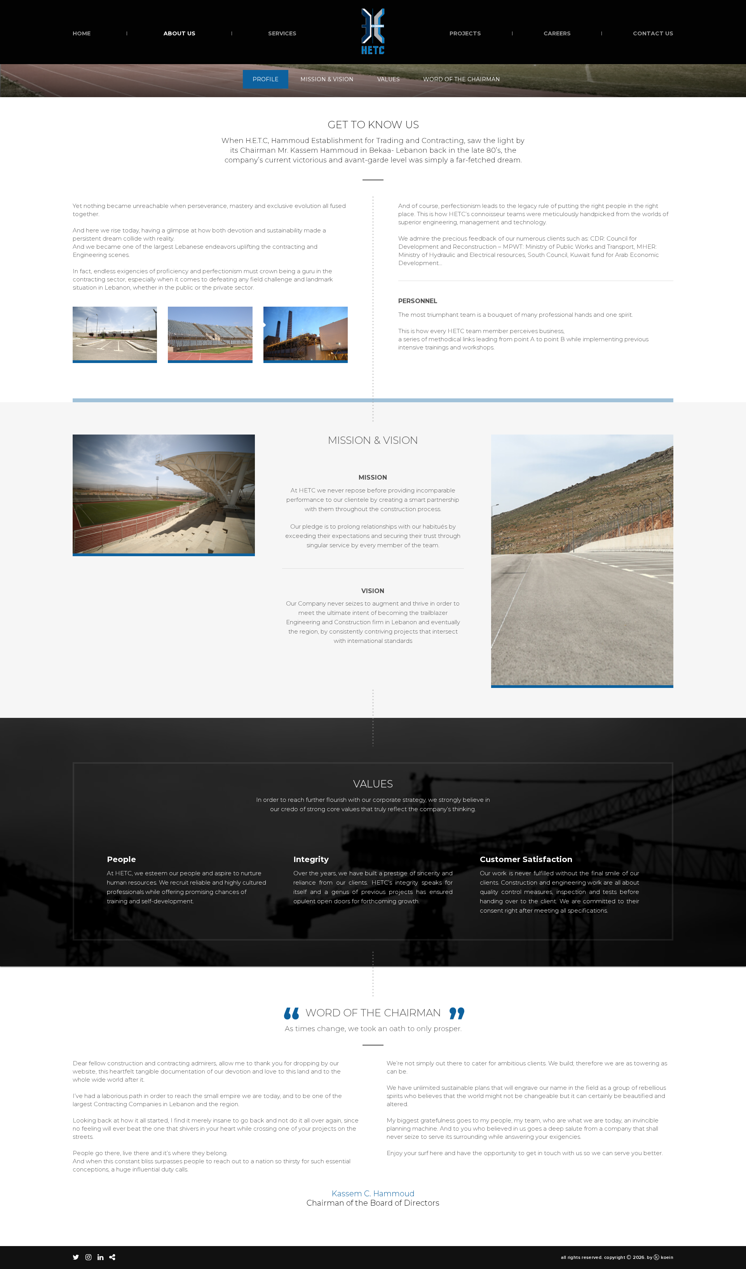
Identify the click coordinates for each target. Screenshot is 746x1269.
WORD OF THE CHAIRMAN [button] (461, 79)
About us (179, 33)
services (282, 33)
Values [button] (388, 79)
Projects (465, 33)
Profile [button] (266, 79)
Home (82, 33)
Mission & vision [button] (327, 79)
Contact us (653, 33)
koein (667, 1257)
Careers (557, 33)
